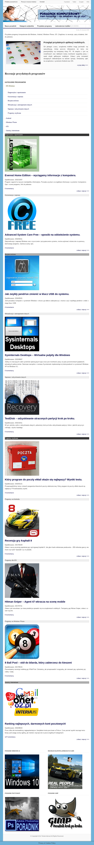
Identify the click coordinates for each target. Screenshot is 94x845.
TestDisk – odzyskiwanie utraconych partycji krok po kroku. (40, 418)
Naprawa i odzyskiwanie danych (18, 109)
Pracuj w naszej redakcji (28, 2)
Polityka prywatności (11, 2)
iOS (7, 126)
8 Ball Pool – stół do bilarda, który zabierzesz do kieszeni (38, 662)
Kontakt (42, 2)
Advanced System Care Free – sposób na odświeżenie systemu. (42, 234)
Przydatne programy (44, 26)
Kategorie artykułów (27, 26)
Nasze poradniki (10, 26)
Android (8, 118)
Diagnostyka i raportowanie (17, 92)
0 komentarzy (9, 188)
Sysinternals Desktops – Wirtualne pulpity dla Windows (37, 355)
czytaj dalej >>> (82, 65)
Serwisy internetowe (12, 130)
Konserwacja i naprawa (15, 97)
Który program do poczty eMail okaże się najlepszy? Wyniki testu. (43, 479)
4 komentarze (9, 248)
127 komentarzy (10, 737)
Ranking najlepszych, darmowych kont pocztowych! (35, 723)
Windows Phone (11, 122)
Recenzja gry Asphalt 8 (18, 540)
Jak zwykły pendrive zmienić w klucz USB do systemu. (37, 294)
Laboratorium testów (62, 26)
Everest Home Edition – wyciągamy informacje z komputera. (40, 175)
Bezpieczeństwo (13, 101)
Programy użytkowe (14, 113)
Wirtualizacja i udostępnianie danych (20, 105)
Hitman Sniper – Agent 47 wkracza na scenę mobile (35, 601)
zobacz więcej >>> (83, 191)
